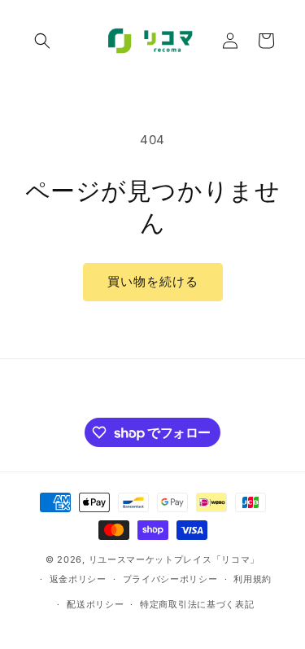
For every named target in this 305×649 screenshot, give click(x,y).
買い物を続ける (152, 281)
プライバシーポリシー (170, 579)
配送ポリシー (95, 604)
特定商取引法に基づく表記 (197, 604)
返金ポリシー (78, 579)
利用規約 (252, 579)
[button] (42, 41)
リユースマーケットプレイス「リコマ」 (174, 559)
